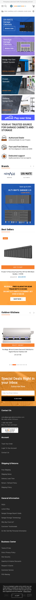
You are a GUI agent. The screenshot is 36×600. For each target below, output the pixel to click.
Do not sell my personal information (13, 531)
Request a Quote (7, 565)
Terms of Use (6, 548)
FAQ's (3, 504)
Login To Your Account (9, 448)
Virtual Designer (8, 71)
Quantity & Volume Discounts (11, 561)
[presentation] (30, 166)
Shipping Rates (6, 474)
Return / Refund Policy (9, 483)
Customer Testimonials (9, 526)
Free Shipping (6, 470)
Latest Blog (5, 509)
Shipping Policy (6, 487)
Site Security (5, 557)
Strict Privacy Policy (8, 552)
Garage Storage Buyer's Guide (11, 513)
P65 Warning (5, 574)
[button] (9, 364)
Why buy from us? (7, 522)
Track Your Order (7, 444)
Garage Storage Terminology (11, 518)
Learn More (25, 192)
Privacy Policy (27, 591)
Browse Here (9, 28)
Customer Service (7, 570)
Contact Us (5, 452)
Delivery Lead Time (7, 478)
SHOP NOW (17, 299)
